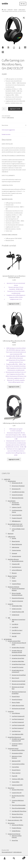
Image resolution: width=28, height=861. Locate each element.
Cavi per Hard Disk (16, 515)
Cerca (14, 858)
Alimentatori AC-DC (17, 483)
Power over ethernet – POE (15, 820)
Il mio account (4, 858)
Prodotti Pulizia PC (17, 518)
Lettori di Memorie (17, 570)
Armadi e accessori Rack (14, 641)
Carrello (22, 857)
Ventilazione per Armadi (18, 708)
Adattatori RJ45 (16, 761)
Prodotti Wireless (16, 828)
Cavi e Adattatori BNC (17, 734)
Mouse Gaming (16, 541)
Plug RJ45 (14, 776)
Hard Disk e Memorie (13, 559)
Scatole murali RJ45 (17, 785)
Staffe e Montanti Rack (18, 705)
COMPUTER (10, 9)
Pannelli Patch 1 (16, 770)
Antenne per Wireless (17, 825)
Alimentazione (12, 481)
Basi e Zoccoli (15, 678)
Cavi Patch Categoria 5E (18, 716)
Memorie (14, 573)
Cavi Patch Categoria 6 (18, 719)
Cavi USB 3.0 (15, 627)
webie (5, 3)
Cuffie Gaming (22, 9)
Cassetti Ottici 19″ (17, 792)
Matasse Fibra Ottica (17, 814)
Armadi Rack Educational (14, 737)
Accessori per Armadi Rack (19, 675)
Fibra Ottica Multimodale (18, 808)
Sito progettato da (7, 852)
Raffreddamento (16, 521)
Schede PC (10, 604)
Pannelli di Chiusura (17, 699)
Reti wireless (11, 823)
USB (9, 617)
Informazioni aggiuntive (8, 130)
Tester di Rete (15, 782)
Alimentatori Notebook (18, 486)
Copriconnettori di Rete (18, 764)
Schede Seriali (15, 615)
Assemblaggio (11, 501)
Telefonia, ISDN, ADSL (17, 779)
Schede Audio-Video (17, 606)
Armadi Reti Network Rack (19, 655)
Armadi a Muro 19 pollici (18, 647)
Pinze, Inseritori (16, 773)
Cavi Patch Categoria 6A (18, 725)
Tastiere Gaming (16, 550)
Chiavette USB (15, 564)
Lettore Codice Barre (17, 526)
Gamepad (14, 553)
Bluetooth (10, 533)
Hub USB (14, 636)
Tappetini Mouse (16, 584)
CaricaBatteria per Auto (18, 492)
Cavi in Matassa (16, 713)
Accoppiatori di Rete (17, 753)
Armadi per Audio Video (18, 661)
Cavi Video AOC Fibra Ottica (19, 811)
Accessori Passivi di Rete (18, 750)
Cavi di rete (11, 711)
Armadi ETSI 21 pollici (17, 667)
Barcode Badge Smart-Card (15, 524)
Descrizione (5, 125)
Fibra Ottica (11, 788)
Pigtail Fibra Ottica (17, 817)
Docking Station (16, 633)
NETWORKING (8, 639)
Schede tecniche (6, 134)
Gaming (15, 9)
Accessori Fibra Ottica (17, 789)
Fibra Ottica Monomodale (19, 805)
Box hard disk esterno (17, 561)
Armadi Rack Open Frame (18, 664)
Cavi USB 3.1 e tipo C (17, 630)
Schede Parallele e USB (18, 612)
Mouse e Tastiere (12, 576)
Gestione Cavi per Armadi (18, 681)
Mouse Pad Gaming (17, 544)
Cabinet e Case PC (16, 507)
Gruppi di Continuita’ (17, 495)
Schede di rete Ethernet (14, 834)
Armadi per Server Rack (18, 658)
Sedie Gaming (15, 547)
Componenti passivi (13, 748)
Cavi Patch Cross (16, 731)
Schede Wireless (16, 831)
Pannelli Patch (16, 696)
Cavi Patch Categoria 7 (18, 728)
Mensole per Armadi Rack (18, 684)
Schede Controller (16, 608)
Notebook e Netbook (13, 587)
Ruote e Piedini (16, 702)
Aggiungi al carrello (15, 109)
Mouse (13, 578)
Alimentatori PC (16, 489)
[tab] (14, 125)
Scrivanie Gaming (16, 556)
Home (5, 9)
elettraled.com (18, 852)
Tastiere (14, 581)
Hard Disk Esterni (16, 567)
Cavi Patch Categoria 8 (18, 722)
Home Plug (15, 840)
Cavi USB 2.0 (15, 624)
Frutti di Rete (15, 767)
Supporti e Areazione (17, 601)
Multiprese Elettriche (17, 498)
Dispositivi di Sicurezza (18, 598)
